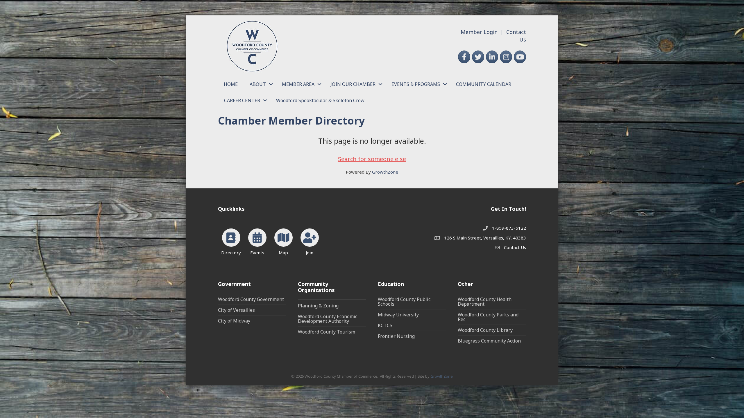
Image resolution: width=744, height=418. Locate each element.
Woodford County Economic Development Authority (327, 318)
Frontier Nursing (396, 336)
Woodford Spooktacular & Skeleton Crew (320, 100)
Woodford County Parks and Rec (488, 316)
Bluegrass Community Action (489, 341)
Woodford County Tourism (326, 332)
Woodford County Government (251, 299)
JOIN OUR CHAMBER (352, 84)
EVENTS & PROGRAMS (415, 84)
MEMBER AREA (298, 84)
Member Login (479, 31)
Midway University (398, 314)
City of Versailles (236, 310)
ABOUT (258, 84)
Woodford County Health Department (485, 301)
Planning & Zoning (318, 305)
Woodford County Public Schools (404, 301)
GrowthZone (385, 172)
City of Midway (234, 321)
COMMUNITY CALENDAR (483, 84)
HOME (231, 84)
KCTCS (385, 325)
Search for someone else (372, 159)
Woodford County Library (485, 330)
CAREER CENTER (242, 100)
